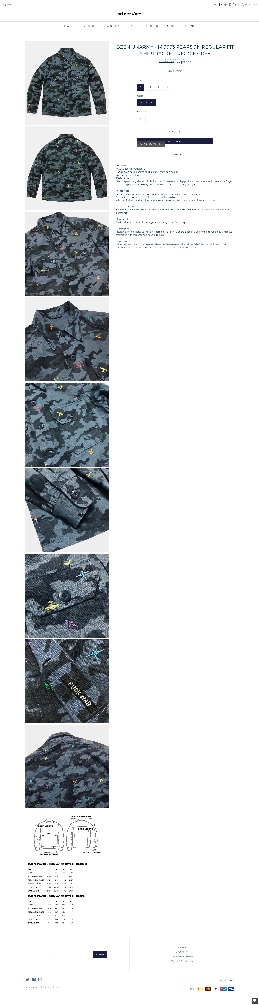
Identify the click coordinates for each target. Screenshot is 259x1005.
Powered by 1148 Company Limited (43, 987)
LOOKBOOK (151, 26)
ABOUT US (182, 952)
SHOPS (171, 26)
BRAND (68, 26)
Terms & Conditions (182, 961)
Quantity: (142, 111)
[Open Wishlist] (255, 1001)
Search (10, 4)
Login (248, 4)
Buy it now (175, 141)
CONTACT (189, 26)
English (224, 980)
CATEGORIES (89, 26)
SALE (132, 26)
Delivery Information (182, 956)
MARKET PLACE (113, 26)
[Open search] (4, 4)
